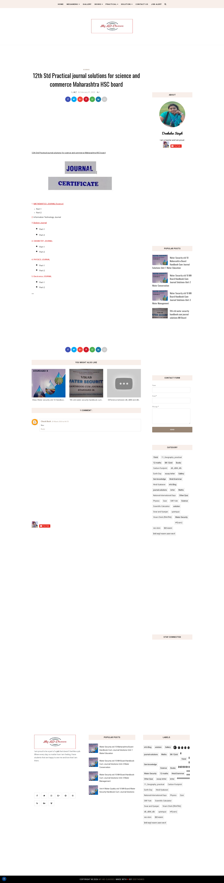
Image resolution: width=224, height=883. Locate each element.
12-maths (157, 463)
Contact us (142, 4)
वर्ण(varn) (178, 523)
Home (61, 4)
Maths (181, 490)
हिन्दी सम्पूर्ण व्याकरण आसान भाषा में (164, 534)
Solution (126, 4)
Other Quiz (183, 495)
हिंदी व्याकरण (168, 528)
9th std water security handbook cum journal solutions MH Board (179, 314)
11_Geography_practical (172, 457)
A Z (75, 92)
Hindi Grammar (175, 479)
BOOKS (98, 4)
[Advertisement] (87, 56)
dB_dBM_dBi (176, 468)
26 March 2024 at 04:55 (60, 421)
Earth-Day (157, 474)
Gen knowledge (159, 479)
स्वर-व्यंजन (156, 528)
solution (176, 506)
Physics (156, 501)
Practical (111, 4)
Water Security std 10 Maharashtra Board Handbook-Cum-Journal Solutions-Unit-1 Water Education (171, 262)
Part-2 (39, 213)
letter (172, 490)
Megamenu (72, 4)
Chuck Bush (46, 421)
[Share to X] (74, 99)
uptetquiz (176, 512)
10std (155, 457)
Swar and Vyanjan (160, 512)
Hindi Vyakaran (159, 484)
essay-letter (170, 474)
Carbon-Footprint (160, 468)
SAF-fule (174, 501)
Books (178, 463)
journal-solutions (160, 490)
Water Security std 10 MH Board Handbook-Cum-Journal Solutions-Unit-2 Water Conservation (172, 280)
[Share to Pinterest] (104, 99)
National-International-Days (164, 495)
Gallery (87, 4)
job (58, 751)
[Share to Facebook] (68, 99)
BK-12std (168, 463)
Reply (43, 429)
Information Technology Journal (47, 217)
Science (86, 69)
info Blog (172, 484)
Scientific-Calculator (161, 506)
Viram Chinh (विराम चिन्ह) (162, 517)
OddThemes (138, 879)
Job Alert (156, 4)
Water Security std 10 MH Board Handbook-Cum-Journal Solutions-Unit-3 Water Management (172, 298)
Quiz (165, 501)
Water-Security (181, 517)
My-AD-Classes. (107, 879)
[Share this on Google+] (80, 99)
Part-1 (39, 209)
